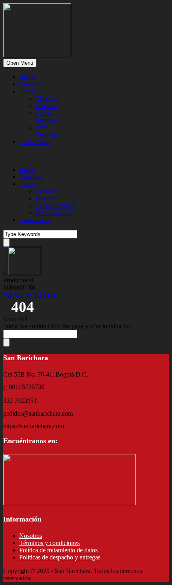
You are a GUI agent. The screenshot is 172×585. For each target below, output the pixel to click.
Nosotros (30, 84)
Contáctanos (34, 141)
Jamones (46, 105)
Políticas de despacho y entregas (59, 557)
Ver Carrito (18, 294)
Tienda (27, 91)
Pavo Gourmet (46, 131)
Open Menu (19, 63)
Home (27, 76)
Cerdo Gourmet (46, 116)
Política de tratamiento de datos (58, 550)
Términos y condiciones (49, 542)
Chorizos (46, 98)
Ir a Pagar (45, 294)
